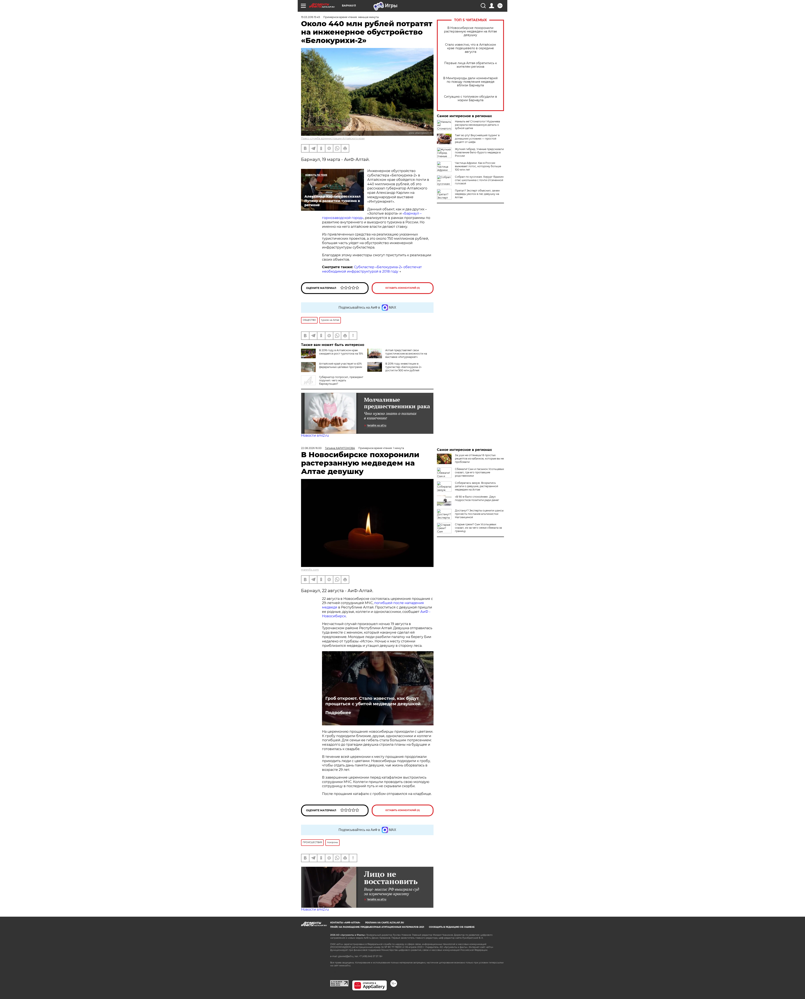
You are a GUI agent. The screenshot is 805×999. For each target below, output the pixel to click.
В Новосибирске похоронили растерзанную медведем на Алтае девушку (470, 31)
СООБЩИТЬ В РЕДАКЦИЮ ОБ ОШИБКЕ (452, 927)
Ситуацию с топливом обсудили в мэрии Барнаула (470, 98)
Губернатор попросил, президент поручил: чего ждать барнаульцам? (341, 380)
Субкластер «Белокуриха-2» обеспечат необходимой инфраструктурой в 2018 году (372, 269)
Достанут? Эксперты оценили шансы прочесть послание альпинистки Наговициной (479, 514)
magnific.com (310, 569)
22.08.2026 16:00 (311, 448)
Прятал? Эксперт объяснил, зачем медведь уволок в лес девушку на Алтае (477, 194)
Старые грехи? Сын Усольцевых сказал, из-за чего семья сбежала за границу (478, 528)
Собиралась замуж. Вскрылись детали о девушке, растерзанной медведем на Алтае (476, 486)
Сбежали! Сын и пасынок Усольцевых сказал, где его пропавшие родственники (479, 472)
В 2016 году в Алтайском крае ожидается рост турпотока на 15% (341, 352)
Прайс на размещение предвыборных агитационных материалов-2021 (377, 927)
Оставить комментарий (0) (402, 288)
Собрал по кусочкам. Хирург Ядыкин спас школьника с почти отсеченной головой (479, 180)
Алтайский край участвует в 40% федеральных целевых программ (340, 365)
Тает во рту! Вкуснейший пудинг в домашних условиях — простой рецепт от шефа (477, 139)
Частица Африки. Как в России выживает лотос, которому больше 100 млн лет (478, 166)
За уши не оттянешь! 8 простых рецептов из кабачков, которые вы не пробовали (479, 458)
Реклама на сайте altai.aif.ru (384, 922)
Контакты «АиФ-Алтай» (345, 922)
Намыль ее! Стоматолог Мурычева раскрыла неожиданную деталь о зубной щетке (477, 125)
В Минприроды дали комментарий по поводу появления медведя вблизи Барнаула (470, 81)
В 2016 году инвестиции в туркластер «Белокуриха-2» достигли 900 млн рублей (403, 367)
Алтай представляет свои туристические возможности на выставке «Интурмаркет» (406, 353)
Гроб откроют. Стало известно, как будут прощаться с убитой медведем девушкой (373, 701)
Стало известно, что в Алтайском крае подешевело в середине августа (470, 48)
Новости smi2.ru (315, 435)
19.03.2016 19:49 (310, 17)
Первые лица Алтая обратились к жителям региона (470, 65)
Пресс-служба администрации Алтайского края (333, 138)
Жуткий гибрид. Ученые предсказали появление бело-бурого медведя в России (479, 152)
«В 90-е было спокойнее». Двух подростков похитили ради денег (477, 498)
